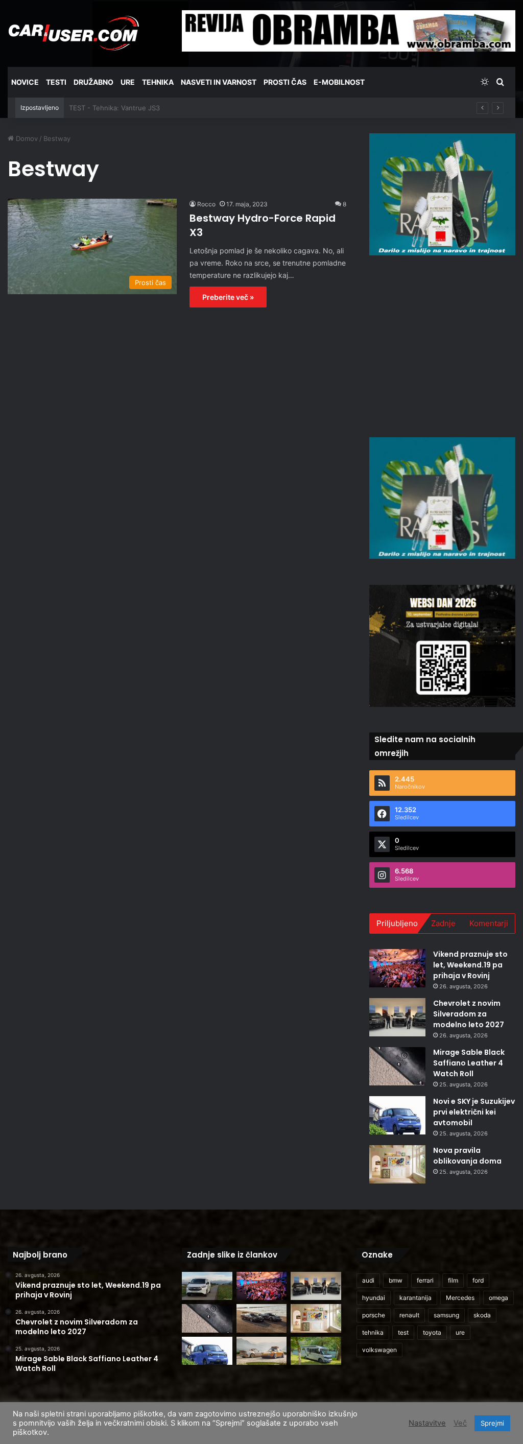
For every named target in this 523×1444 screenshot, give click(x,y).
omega (498, 1297)
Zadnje (443, 923)
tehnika (373, 1332)
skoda (482, 1315)
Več (460, 1423)
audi (368, 1280)
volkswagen (379, 1350)
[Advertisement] (446, 345)
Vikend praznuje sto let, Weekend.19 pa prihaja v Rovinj (470, 965)
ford (478, 1280)
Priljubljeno (397, 923)
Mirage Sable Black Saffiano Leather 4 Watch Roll (469, 1063)
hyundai (373, 1297)
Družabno (93, 82)
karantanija (415, 1297)
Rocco (206, 204)
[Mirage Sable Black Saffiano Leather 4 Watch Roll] (397, 1066)
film (453, 1280)
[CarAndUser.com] (73, 33)
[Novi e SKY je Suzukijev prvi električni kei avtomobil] (397, 1115)
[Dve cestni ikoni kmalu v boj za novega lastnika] (261, 1318)
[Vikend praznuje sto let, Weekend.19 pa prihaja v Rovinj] (397, 968)
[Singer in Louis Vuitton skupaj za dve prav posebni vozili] (261, 1351)
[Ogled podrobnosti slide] (442, 194)
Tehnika (158, 82)
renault (409, 1315)
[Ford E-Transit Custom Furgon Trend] (207, 1286)
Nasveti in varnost (218, 82)
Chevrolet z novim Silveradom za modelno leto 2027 (468, 1014)
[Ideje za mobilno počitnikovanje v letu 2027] (316, 1351)
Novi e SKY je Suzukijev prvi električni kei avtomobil (474, 1112)
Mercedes (460, 1297)
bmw (395, 1280)
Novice (25, 82)
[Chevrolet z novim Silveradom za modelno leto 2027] (397, 1017)
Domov (26, 138)
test (403, 1332)
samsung (446, 1315)
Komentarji (488, 923)
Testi (56, 82)
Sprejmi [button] (492, 1423)
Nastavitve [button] (427, 1423)
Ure (128, 82)
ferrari (425, 1280)
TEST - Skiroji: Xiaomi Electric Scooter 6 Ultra (140, 108)
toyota (432, 1332)
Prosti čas (285, 82)
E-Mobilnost (339, 82)
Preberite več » (228, 297)
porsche (373, 1315)
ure (460, 1332)
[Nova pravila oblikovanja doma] (397, 1164)
